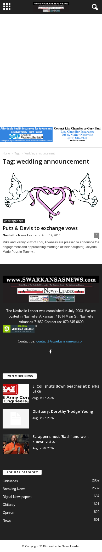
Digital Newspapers (17, 497)
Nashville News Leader (20, 235)
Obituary (9, 505)
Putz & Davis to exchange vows (40, 228)
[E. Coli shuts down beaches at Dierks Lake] (16, 393)
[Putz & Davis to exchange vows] (51, 197)
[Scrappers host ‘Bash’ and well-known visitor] (16, 444)
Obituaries (10, 481)
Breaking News (14, 489)
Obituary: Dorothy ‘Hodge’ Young (62, 411)
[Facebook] (51, 352)
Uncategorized (14, 221)
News (7, 520)
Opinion (8, 513)
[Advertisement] (51, 68)
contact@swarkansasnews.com (60, 341)
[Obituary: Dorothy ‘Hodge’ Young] (16, 418)
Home (6, 153)
